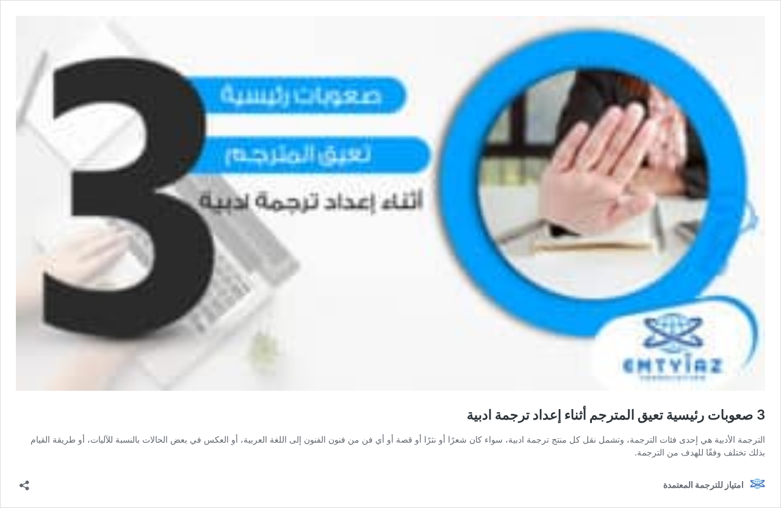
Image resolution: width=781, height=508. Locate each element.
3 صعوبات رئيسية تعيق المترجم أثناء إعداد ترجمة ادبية (616, 415)
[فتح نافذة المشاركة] (24, 481)
